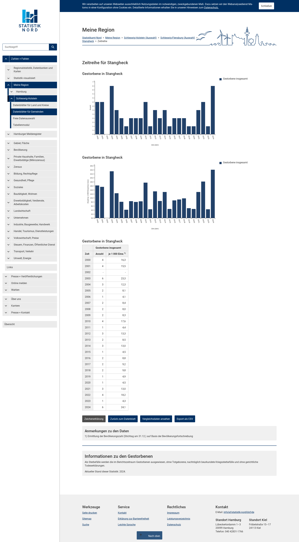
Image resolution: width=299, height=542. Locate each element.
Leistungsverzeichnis (178, 518)
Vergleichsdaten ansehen (156, 418)
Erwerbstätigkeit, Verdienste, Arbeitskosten (29, 202)
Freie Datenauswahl (24, 118)
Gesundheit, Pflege (24, 180)
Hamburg (21, 91)
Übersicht (9, 324)
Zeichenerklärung (93, 418)
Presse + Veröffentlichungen (26, 276)
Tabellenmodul (21, 124)
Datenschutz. (211, 7)
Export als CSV (185, 418)
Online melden (19, 283)
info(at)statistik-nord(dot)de (239, 512)
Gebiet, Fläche (21, 143)
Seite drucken (89, 512)
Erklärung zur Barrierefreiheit (133, 518)
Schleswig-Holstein (26, 98)
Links (10, 267)
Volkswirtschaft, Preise (26, 238)
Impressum (173, 512)
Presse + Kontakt (20, 312)
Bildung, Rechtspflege (25, 173)
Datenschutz (174, 524)
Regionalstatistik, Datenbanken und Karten (33, 69)
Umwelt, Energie (22, 258)
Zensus (18, 166)
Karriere (15, 305)
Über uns (16, 299)
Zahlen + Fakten (20, 58)
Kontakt (122, 512)
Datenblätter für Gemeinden (28, 111)
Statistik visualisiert (24, 78)
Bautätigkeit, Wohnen (25, 193)
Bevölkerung (20, 149)
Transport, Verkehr (24, 251)
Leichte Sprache (126, 524)
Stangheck (88, 41)
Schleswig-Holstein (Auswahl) (140, 37)
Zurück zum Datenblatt (122, 418)
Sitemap (86, 518)
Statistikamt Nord (92, 37)
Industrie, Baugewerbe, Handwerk (32, 224)
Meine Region (21, 84)
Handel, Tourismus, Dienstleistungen (34, 231)
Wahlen (15, 289)
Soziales (18, 187)
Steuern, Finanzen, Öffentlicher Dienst (34, 244)
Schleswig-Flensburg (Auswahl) (177, 37)
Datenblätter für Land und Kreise (31, 105)
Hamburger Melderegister (27, 134)
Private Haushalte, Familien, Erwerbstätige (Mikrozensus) (29, 158)
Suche (85, 524)
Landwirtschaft (22, 210)
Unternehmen (21, 217)
